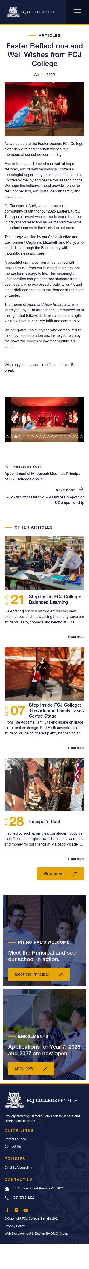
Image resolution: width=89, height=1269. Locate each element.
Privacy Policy (15, 1226)
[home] (30, 12)
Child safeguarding (18, 1168)
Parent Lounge (15, 1139)
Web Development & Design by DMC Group (36, 1234)
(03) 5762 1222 (24, 1198)
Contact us (13, 1147)
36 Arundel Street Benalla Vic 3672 (38, 1188)
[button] (14, 419)
